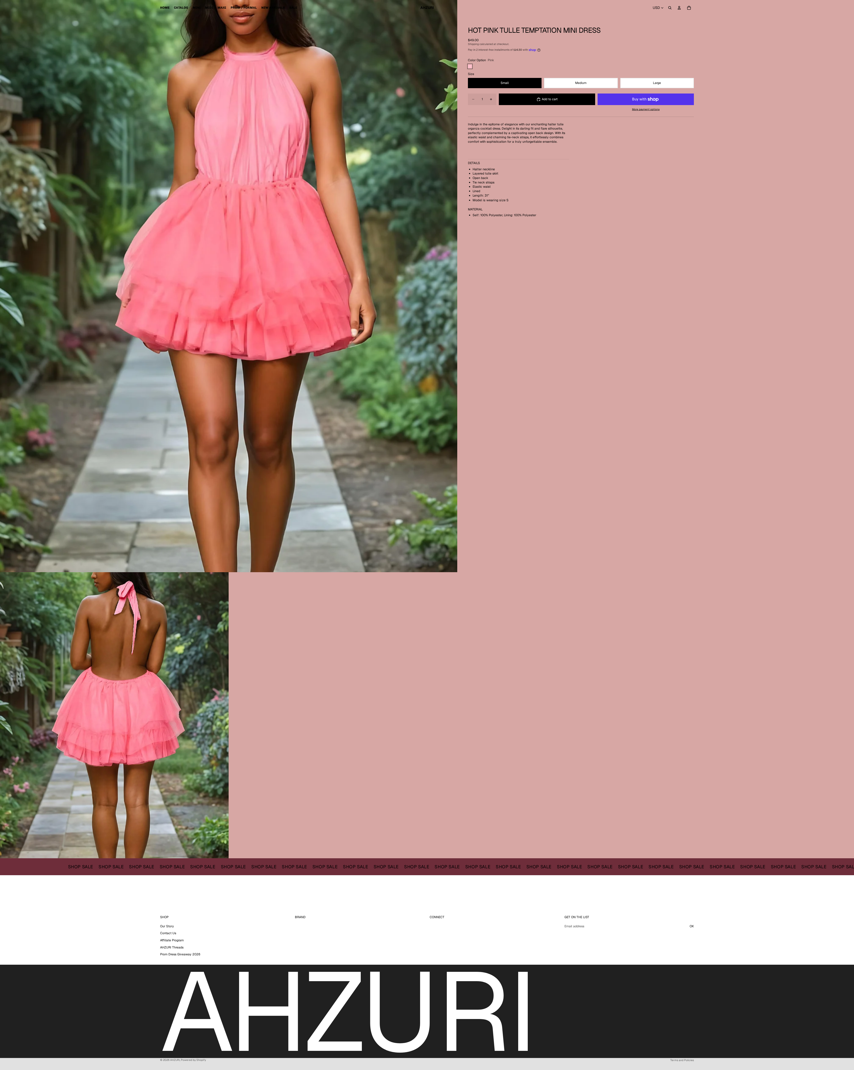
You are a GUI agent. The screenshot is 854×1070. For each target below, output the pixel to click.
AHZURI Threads (171, 947)
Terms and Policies (682, 1060)
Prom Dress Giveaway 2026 (180, 954)
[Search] (670, 8)
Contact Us (168, 933)
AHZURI (175, 1060)
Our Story (167, 926)
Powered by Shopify (193, 1060)
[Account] (679, 8)
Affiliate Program (172, 940)
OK (692, 926)
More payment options (646, 109)
